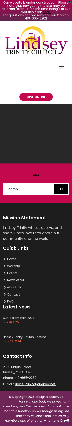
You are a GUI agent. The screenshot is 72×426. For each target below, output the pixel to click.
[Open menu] (61, 67)
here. (47, 12)
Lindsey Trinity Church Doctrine (25, 337)
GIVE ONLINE (36, 97)
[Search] (61, 189)
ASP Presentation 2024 (18, 318)
